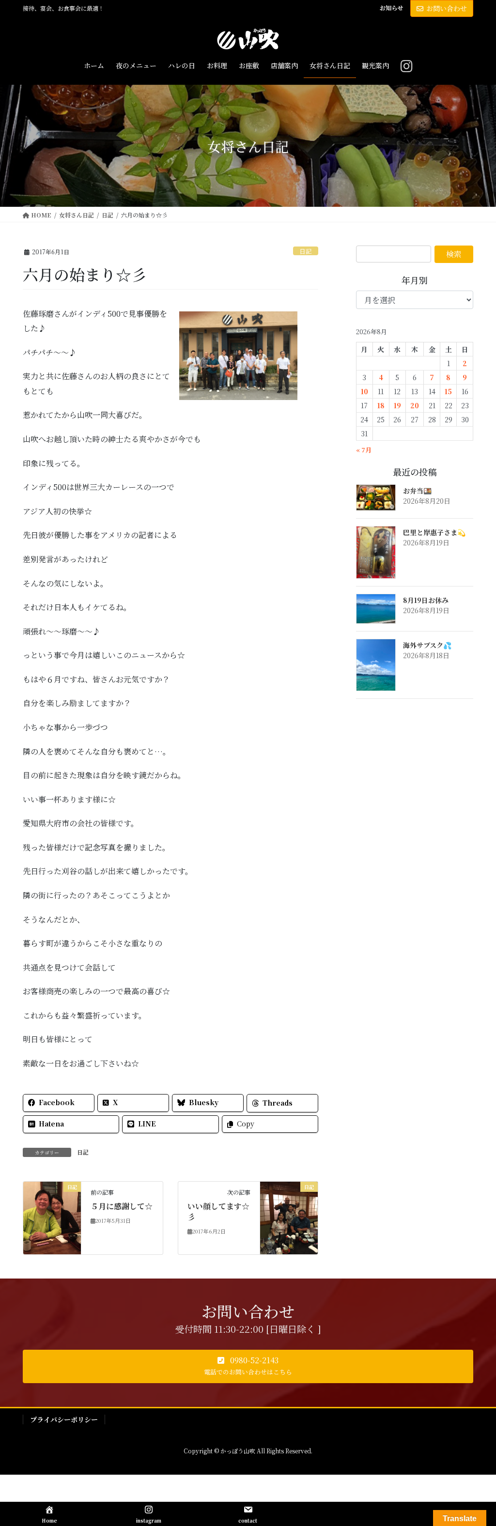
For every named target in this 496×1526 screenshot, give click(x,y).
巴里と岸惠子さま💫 (434, 532)
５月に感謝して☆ (122, 1206)
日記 (305, 251)
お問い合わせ (446, 8)
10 (364, 391)
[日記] (52, 1216)
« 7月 (364, 449)
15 (448, 391)
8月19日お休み (426, 600)
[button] (248, 1367)
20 (414, 405)
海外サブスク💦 (427, 645)
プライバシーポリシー (64, 1419)
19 (397, 405)
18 (381, 405)
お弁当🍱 (417, 490)
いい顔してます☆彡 (218, 1211)
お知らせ (391, 8)
